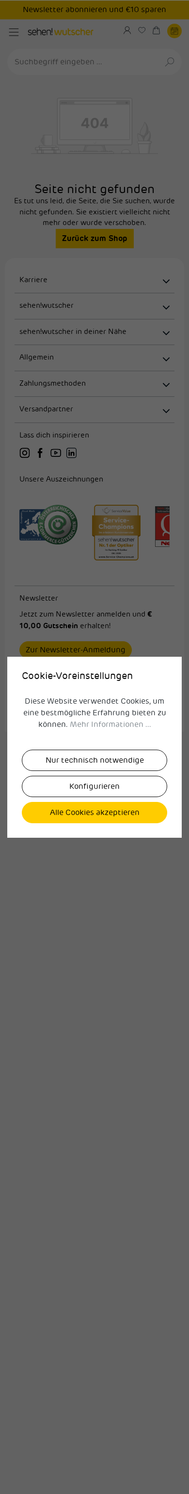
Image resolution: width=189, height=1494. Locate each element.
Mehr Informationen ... (110, 724)
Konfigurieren (94, 786)
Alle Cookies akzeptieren (95, 812)
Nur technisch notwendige (95, 760)
